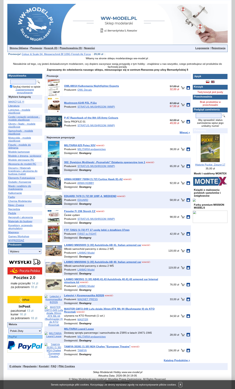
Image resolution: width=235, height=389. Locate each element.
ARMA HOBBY (85, 183)
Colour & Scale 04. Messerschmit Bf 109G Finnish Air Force (56, 54)
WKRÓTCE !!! (16, 101)
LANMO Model (86, 252)
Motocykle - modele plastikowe (19, 139)
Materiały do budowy (20, 221)
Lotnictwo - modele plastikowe (19, 111)
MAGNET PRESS (87, 299)
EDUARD (82, 199)
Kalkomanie (15, 192)
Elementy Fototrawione (21, 177)
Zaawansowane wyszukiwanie (25, 91)
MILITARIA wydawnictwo (91, 149)
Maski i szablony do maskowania (19, 187)
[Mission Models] (210, 216)
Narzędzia (14, 209)
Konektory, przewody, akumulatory (20, 227)
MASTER (82, 319)
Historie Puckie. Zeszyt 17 (210, 164)
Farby (11, 197)
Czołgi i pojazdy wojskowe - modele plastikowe (24, 118)
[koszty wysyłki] (24, 288)
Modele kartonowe (19, 151)
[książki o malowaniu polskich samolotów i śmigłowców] (194, 199)
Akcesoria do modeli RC (22, 163)
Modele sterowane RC (21, 159)
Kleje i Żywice (16, 205)
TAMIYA (82, 350)
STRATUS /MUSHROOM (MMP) (96, 106)
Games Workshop (18, 236)
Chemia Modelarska (20, 201)
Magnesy (13, 232)
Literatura (13, 105)
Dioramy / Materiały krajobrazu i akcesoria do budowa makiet (22, 170)
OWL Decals (84, 89)
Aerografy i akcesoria (20, 217)
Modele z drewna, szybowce (24, 155)
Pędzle (12, 213)
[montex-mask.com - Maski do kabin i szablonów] (210, 181)
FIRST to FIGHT (87, 233)
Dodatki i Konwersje (19, 181)
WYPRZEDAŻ (16, 240)
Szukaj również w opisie (26, 86)
